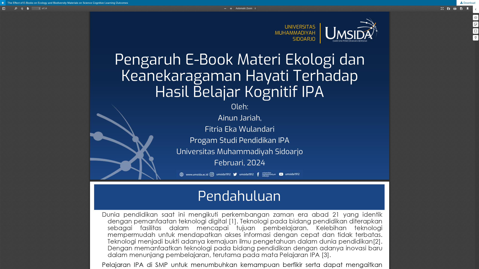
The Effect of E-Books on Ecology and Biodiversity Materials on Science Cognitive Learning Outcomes (67, 2)
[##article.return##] (3, 3)
